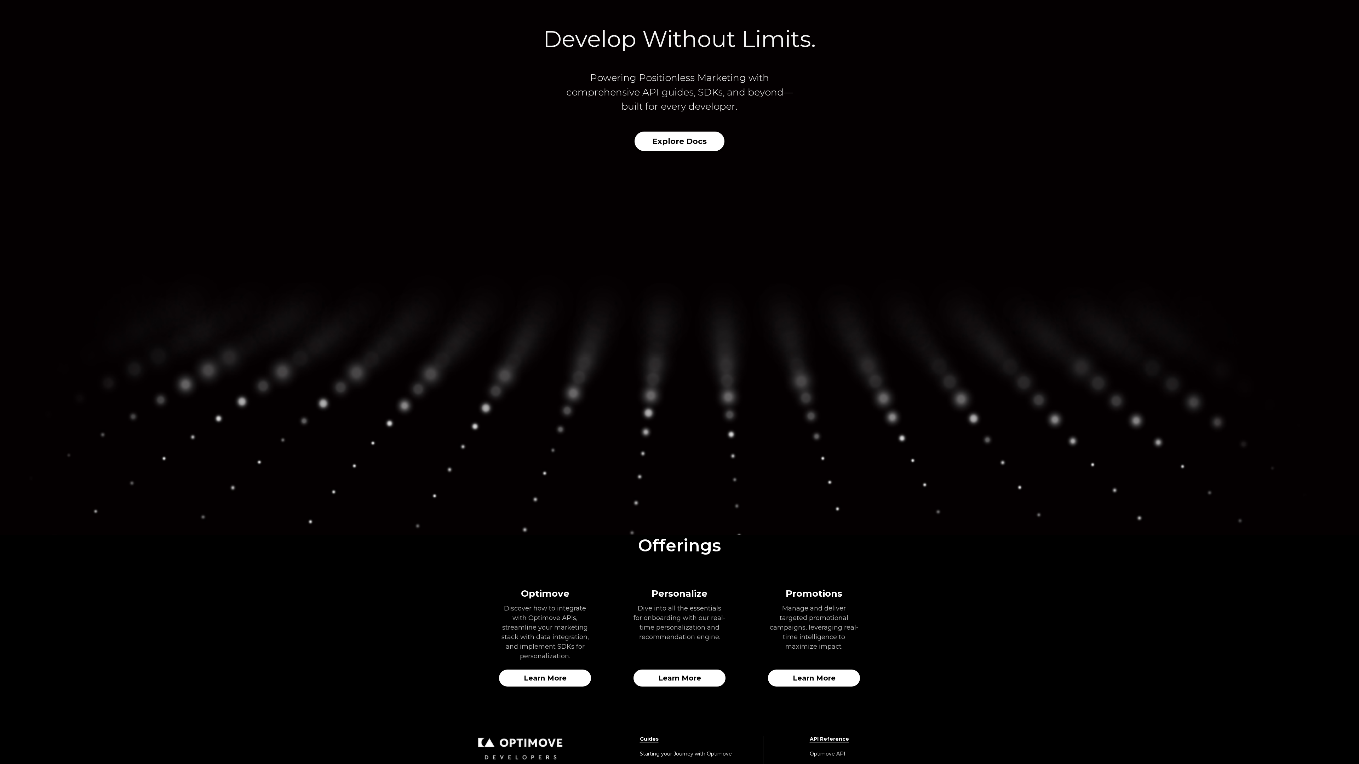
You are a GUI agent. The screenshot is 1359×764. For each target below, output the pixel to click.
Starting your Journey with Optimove (686, 754)
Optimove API (827, 754)
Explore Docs (679, 141)
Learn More (545, 678)
